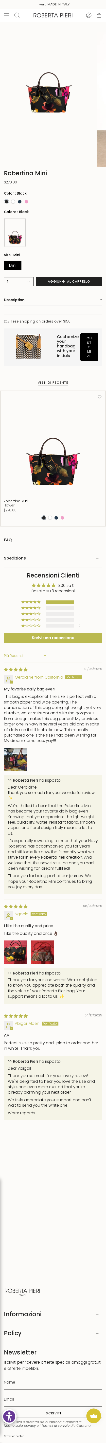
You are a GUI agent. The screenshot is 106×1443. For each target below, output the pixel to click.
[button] (53, 300)
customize (89, 347)
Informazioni (22, 1314)
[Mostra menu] (6, 15)
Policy (12, 1333)
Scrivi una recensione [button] (53, 638)
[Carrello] (99, 15)
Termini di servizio (55, 1426)
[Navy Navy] (19, 201)
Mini (12, 265)
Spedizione (15, 558)
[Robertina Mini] (53, 443)
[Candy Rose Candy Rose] (26, 201)
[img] (16, 669)
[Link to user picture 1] (16, 759)
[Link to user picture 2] (42, 952)
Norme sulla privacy (20, 1426)
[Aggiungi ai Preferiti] (100, 397)
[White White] (13, 201)
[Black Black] (6, 201)
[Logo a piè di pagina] (22, 1291)
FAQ (8, 540)
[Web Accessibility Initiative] (9, 1416)
